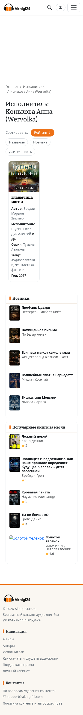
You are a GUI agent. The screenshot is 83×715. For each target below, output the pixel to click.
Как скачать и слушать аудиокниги (30, 658)
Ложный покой (34, 436)
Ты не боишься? (35, 514)
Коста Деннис (33, 441)
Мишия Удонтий (35, 379)
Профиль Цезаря (36, 307)
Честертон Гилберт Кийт (41, 312)
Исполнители (33, 86)
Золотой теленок (53, 539)
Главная (12, 86)
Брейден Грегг (33, 475)
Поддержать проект (18, 664)
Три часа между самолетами (46, 352)
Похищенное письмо (39, 330)
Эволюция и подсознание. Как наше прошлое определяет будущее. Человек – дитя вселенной (47, 465)
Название (17, 142)
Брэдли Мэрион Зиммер (23, 213)
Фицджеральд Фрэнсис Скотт (45, 357)
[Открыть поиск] (49, 7)
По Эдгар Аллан (34, 334)
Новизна (40, 142)
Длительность (20, 151)
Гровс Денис (31, 519)
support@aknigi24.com (25, 696)
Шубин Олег (21, 229)
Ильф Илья (55, 545)
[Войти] (60, 7)
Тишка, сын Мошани (39, 397)
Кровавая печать (36, 492)
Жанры (8, 639)
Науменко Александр (38, 496)
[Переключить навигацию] (73, 7)
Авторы (9, 645)
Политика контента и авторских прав (32, 703)
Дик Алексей (21, 234)
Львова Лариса (34, 402)
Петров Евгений (58, 549)
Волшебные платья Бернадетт (47, 375)
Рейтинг (40, 132)
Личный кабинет (16, 671)
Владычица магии (22, 199)
